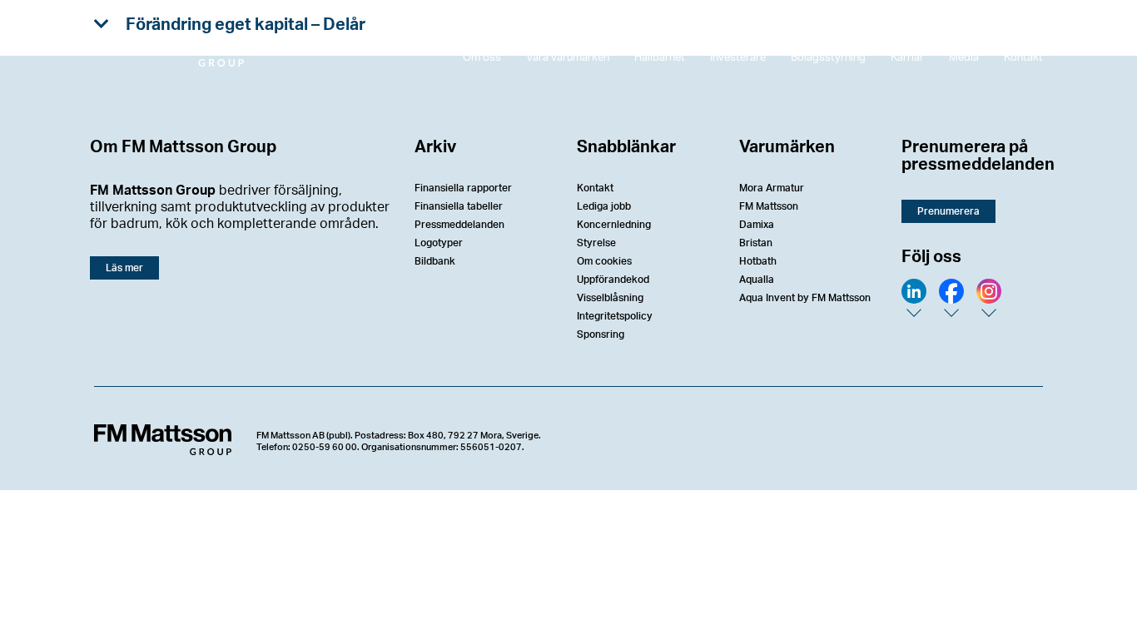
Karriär (907, 57)
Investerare (738, 57)
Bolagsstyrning (828, 57)
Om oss (482, 57)
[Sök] (1022, 29)
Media (964, 57)
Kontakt (1023, 57)
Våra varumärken (567, 57)
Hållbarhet (659, 57)
